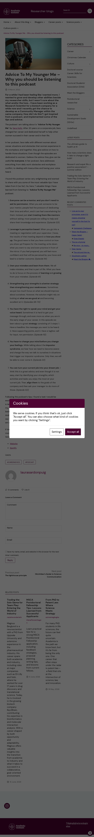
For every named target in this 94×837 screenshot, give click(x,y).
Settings (57, 432)
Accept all (73, 432)
